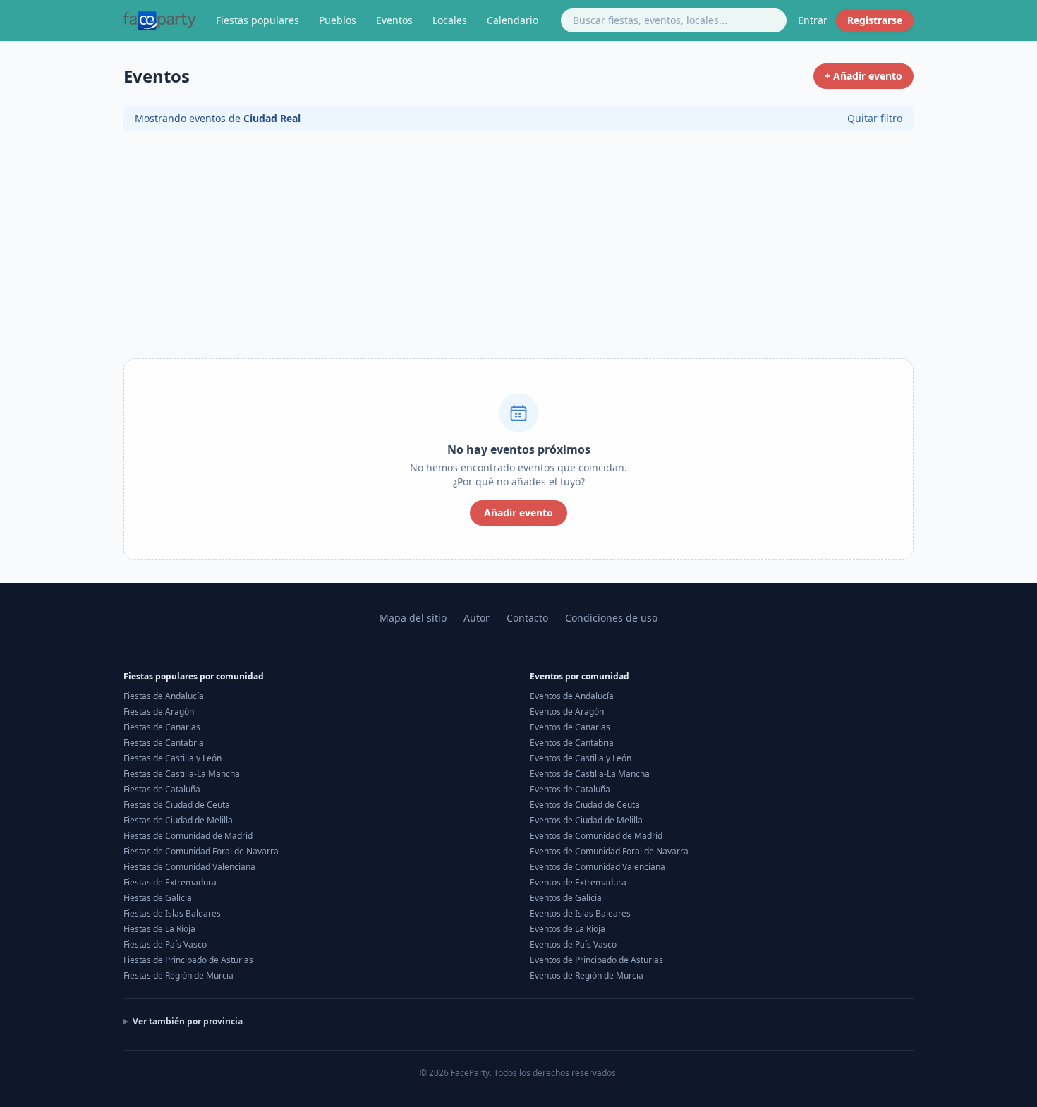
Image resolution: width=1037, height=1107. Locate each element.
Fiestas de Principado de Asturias (188, 960)
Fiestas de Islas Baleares (172, 913)
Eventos (394, 20)
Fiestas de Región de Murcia (178, 975)
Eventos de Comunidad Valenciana (597, 867)
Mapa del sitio (413, 617)
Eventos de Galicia (566, 898)
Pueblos (337, 20)
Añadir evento (518, 512)
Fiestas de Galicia (157, 898)
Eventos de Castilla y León (580, 758)
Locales (449, 20)
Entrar (812, 20)
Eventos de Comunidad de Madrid (596, 836)
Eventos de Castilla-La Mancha (590, 774)
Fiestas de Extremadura (170, 882)
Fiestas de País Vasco (165, 944)
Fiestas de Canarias (161, 727)
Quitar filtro (874, 118)
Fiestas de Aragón (158, 712)
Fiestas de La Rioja (159, 929)
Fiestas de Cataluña (161, 789)
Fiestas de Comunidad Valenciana (189, 867)
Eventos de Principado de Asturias (596, 960)
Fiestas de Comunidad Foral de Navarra (201, 851)
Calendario (512, 20)
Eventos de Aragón (567, 712)
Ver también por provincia (188, 1021)
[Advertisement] (518, 248)
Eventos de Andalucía (572, 696)
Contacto (527, 617)
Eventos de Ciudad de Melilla (586, 820)
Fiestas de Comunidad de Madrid (188, 836)
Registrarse (874, 20)
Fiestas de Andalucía (163, 696)
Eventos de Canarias (570, 727)
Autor (476, 617)
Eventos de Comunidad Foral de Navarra (609, 851)
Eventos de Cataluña (570, 789)
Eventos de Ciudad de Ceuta (585, 805)
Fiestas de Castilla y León (172, 758)
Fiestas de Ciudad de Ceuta (176, 805)
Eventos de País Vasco (573, 944)
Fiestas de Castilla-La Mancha (181, 774)
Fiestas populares (257, 20)
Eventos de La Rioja (567, 929)
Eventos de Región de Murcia (586, 975)
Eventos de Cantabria (572, 743)
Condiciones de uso (611, 617)
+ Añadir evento (863, 76)
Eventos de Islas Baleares (580, 913)
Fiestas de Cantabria (163, 743)
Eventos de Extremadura (578, 882)
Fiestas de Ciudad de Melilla (178, 820)
